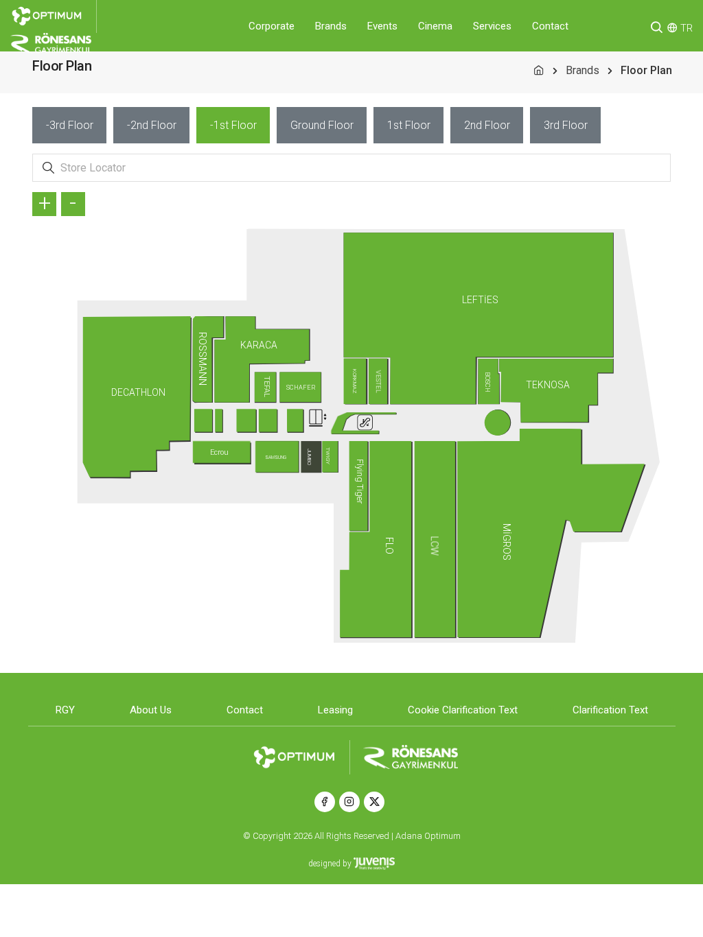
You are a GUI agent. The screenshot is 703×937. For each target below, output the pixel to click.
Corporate (272, 26)
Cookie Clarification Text (463, 710)
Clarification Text (610, 710)
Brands (331, 26)
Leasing (335, 710)
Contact (550, 26)
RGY (65, 710)
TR (686, 28)
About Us (151, 710)
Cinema (435, 26)
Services (492, 26)
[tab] (69, 125)
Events (382, 26)
